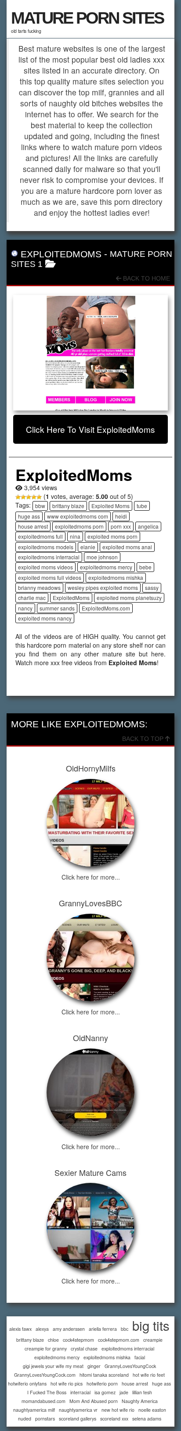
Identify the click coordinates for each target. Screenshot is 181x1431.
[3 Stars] (28, 497)
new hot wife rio (117, 1409)
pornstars (45, 1418)
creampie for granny (46, 1348)
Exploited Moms (110, 505)
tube (142, 505)
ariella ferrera (103, 1329)
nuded (24, 1418)
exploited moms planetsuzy (129, 597)
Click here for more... (91, 877)
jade (123, 1392)
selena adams (146, 1418)
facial (139, 1357)
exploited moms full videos (49, 577)
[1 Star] (18, 497)
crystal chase (84, 1348)
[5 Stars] (39, 497)
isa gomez (105, 1392)
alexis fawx (20, 1329)
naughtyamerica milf (34, 1409)
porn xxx (121, 526)
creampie (153, 1339)
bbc (124, 1329)
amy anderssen (69, 1329)
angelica (148, 526)
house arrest (33, 526)
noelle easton (152, 1409)
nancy (25, 608)
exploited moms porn (112, 536)
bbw (40, 505)
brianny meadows (39, 587)
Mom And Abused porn (93, 1401)
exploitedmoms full (40, 536)
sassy (152, 587)
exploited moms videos (45, 567)
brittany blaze (68, 505)
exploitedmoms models (45, 547)
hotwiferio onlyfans (27, 1383)
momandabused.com (43, 1401)
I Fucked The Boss (46, 1392)
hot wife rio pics (67, 1383)
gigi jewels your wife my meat (53, 1366)
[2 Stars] (23, 497)
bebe (145, 567)
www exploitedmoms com (77, 516)
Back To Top (143, 738)
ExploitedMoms (71, 597)
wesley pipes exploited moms (103, 587)
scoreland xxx (114, 1418)
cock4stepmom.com (118, 1339)
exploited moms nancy (45, 618)
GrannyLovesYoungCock (130, 1366)
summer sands (57, 608)
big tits (151, 1325)
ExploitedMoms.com (106, 608)
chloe (53, 1339)
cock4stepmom (78, 1339)
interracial (80, 1392)
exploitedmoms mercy (106, 567)
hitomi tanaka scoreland (104, 1374)
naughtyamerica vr (78, 1409)
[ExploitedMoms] (90, 352)
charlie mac (32, 597)
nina (75, 536)
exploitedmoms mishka (115, 577)
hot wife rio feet (149, 1374)
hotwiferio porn (102, 1383)
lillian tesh (142, 1392)
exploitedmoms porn (79, 526)
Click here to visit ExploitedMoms (90, 429)
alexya (42, 1329)
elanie (87, 547)
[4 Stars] (33, 497)
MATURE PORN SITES (87, 18)
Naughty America (140, 1401)
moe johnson (102, 557)
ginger (94, 1366)
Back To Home (145, 278)
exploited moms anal (127, 547)
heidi (121, 516)
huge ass (29, 516)
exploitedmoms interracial (49, 557)
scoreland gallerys (77, 1418)
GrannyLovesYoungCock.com (45, 1374)
